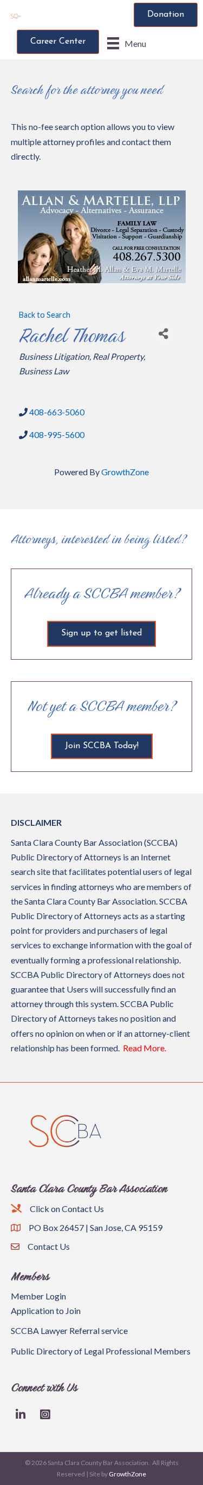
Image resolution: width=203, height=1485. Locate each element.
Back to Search (44, 314)
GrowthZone (125, 472)
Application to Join (46, 1310)
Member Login (38, 1296)
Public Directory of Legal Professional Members (101, 1351)
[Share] (163, 334)
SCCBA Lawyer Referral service (69, 1330)
